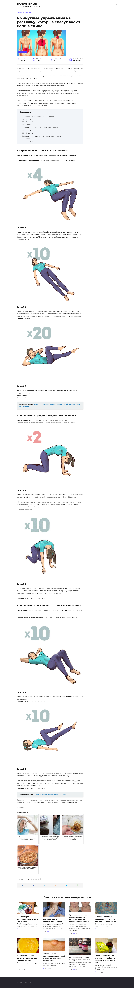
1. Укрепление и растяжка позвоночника (38, 116)
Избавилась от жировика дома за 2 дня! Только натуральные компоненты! (54, 957)
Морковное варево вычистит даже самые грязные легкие (27, 958)
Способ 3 (29, 125)
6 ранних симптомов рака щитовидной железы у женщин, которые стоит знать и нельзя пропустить (79, 919)
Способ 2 (29, 122)
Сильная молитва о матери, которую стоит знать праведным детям (105, 919)
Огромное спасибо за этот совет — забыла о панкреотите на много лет (105, 959)
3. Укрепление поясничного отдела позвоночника (41, 136)
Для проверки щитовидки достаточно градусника (27, 919)
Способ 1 (29, 119)
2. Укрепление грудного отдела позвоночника (40, 128)
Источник (20, 807)
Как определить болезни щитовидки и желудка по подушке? (53, 921)
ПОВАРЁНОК (27, 3)
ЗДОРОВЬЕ (23, 52)
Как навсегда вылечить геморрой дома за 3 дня (79, 959)
